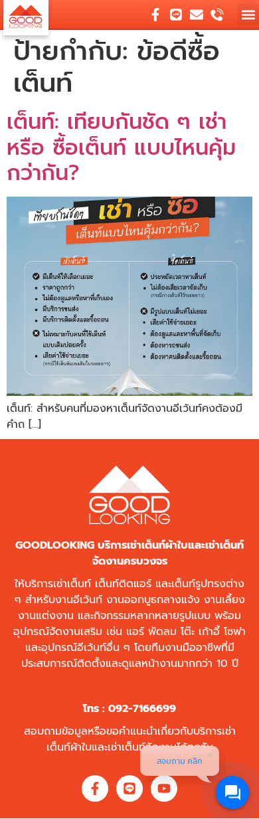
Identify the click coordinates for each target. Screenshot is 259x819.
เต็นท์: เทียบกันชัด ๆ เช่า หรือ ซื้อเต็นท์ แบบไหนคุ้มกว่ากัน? (121, 147)
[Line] (176, 14)
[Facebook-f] (155, 14)
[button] (248, 14)
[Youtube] (164, 788)
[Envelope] (196, 14)
